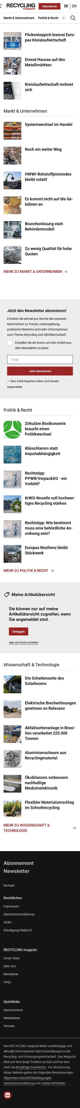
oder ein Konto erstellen (23, 642)
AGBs (7, 922)
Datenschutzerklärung (19, 914)
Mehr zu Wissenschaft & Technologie (27, 828)
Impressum (11, 906)
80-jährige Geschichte (31, 1067)
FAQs (7, 982)
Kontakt (9, 885)
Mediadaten (12, 1018)
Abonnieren (49, 6)
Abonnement (19, 863)
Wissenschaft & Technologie (31, 664)
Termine (9, 1026)
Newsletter (17, 871)
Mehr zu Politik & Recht (26, 571)
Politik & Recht (18, 410)
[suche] (72, 18)
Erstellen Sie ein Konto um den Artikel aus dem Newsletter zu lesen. (43, 345)
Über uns (10, 966)
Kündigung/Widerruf (18, 930)
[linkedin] (8, 1095)
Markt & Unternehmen (25, 111)
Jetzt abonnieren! (40, 371)
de (66, 6)
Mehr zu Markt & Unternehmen (33, 272)
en (74, 6)
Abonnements (13, 1010)
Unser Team (12, 958)
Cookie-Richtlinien (53, 1083)
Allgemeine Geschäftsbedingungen (27, 1078)
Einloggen (18, 631)
